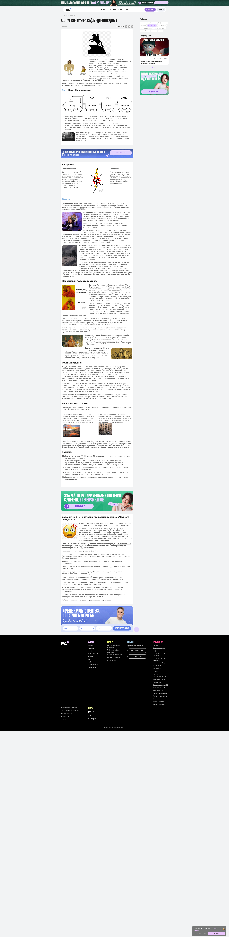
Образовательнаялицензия (113, 646)
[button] (152, 67)
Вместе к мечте (93, 665)
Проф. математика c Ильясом (159, 659)
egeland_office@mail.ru (135, 646)
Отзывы (90, 656)
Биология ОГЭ (158, 690)
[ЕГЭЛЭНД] (68, 9)
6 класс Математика (160, 693)
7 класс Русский (158, 702)
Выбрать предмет (161, 3)
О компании (111, 660)
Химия (160, 31)
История (143, 25)
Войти (162, 9)
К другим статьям (69, 16)
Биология (153, 23)
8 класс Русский (158, 704)
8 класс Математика (160, 699)
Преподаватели (93, 653)
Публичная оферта (113, 650)
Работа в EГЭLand (113, 657)
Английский (144, 23)
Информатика (162, 23)
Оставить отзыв (137, 656)
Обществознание (159, 28)
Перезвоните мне (137, 650)
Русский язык (145, 31)
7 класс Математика (160, 696)
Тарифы (90, 651)
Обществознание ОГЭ (160, 685)
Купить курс (150, 9)
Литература (152, 25)
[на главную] (73, 643)
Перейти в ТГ (121, 153)
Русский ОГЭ (157, 682)
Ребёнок (90, 645)
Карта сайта (92, 667)
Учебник (90, 662)
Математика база (146, 28)
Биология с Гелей (159, 679)
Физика (154, 31)
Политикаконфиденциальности (114, 653)
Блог (89, 659)
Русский (156, 645)
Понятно (216, 933)
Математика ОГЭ (159, 688)
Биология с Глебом (159, 677)
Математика (162, 25)
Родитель (91, 648)
